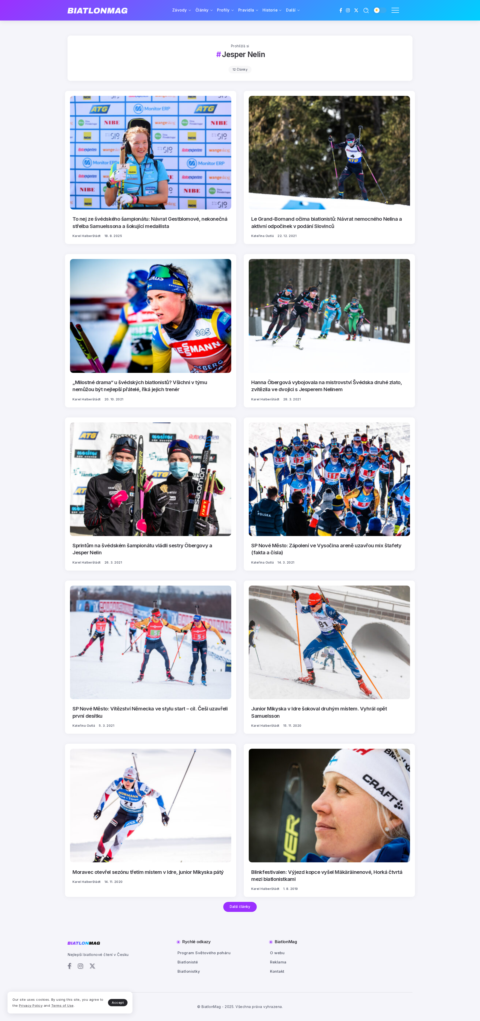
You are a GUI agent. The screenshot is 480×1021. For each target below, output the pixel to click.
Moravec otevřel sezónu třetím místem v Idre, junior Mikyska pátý (148, 872)
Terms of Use (62, 1005)
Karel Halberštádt (86, 236)
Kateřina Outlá (262, 236)
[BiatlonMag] (98, 10)
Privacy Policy (30, 1005)
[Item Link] (150, 152)
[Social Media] (341, 10)
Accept (118, 1002)
